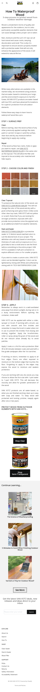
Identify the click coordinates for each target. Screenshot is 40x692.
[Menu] (2, 3)
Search (4, 637)
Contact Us (5, 666)
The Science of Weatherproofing (20, 517)
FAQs (3, 663)
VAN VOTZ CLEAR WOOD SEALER (14, 206)
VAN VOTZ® (16, 681)
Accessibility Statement (9, 674)
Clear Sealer (6, 648)
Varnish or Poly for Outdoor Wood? (20, 581)
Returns (4, 669)
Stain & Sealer (6, 652)
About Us (5, 633)
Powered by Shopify (26, 681)
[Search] (7, 3)
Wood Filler (5, 655)
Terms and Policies (20, 685)
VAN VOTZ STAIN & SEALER (12, 231)
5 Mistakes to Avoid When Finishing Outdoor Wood (20, 549)
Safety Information (8, 672)
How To (4, 640)
